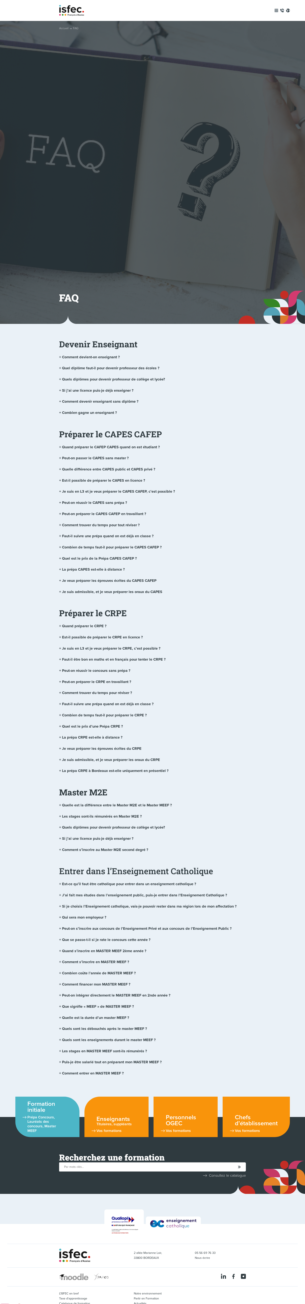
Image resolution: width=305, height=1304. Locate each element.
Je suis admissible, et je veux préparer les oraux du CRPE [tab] (111, 759)
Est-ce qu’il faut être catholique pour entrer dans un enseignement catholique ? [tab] (129, 884)
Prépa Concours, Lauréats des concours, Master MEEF (41, 1124)
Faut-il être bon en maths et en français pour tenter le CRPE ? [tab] (114, 659)
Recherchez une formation (112, 1157)
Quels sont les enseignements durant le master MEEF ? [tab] (109, 1040)
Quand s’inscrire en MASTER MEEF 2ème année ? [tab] (104, 951)
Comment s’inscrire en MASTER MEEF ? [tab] (95, 962)
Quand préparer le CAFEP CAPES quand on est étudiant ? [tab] (111, 447)
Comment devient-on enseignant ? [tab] (91, 357)
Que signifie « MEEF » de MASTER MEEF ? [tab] (98, 1006)
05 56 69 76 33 (205, 1253)
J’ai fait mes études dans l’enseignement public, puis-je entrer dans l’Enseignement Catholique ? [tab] (144, 895)
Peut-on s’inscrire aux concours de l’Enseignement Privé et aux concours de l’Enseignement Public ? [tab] (147, 928)
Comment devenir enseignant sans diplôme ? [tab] (100, 401)
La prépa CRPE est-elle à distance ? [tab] (92, 737)
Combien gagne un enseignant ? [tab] (89, 412)
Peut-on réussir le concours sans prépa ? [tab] (96, 670)
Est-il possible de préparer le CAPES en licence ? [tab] (103, 480)
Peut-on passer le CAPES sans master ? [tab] (95, 458)
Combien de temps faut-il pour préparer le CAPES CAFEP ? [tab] (112, 547)
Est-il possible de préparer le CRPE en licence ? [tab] (102, 637)
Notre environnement (148, 1293)
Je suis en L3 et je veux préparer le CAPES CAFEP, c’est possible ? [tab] (118, 491)
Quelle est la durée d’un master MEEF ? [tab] (95, 1017)
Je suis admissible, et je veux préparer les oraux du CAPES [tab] (112, 591)
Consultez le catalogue (227, 1175)
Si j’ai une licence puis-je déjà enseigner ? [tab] (97, 390)
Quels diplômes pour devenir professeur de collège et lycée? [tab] (113, 379)
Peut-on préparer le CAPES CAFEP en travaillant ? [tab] (104, 513)
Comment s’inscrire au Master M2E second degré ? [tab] (105, 849)
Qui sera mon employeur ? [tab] (84, 917)
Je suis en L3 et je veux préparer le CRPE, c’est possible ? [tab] (111, 648)
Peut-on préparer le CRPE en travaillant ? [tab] (96, 681)
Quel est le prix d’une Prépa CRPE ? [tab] (92, 726)
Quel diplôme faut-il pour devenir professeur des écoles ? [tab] (110, 368)
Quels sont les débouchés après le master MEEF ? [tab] (104, 1028)
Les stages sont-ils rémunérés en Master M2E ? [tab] (102, 816)
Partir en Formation (146, 1298)
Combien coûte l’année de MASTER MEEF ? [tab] (99, 973)
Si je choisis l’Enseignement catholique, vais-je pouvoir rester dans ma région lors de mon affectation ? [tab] (149, 906)
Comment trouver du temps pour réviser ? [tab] (97, 692)
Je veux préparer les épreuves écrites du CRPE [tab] (102, 748)
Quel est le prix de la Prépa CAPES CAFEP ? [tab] (99, 558)
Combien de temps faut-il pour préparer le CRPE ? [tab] (104, 715)
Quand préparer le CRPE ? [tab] (84, 626)
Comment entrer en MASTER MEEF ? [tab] (93, 1073)
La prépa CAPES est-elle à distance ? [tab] (93, 569)
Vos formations (109, 1131)
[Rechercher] (240, 1167)
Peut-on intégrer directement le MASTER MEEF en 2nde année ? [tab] (116, 995)
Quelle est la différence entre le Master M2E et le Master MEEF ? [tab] (117, 805)
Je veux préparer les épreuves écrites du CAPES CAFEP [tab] (109, 580)
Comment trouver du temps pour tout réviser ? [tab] (101, 525)
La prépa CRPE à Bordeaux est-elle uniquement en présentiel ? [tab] (115, 770)
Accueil (63, 28)
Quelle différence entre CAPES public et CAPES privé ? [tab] (108, 469)
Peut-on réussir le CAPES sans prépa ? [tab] (94, 502)
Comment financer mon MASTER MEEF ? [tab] (96, 984)
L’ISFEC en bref (69, 1293)
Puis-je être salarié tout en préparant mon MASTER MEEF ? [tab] (112, 1062)
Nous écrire (202, 1257)
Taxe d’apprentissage (73, 1298)
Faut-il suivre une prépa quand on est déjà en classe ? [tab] (108, 536)
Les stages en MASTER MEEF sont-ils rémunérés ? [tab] (104, 1051)
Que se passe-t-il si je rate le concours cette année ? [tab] (106, 939)
